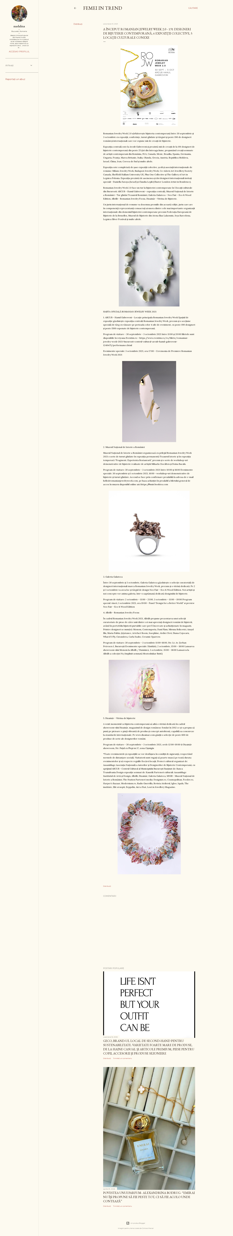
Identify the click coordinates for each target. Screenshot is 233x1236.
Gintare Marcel (147, 1228)
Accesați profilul (19, 51)
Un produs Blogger (138, 1223)
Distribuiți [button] (77, 24)
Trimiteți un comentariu (122, 1058)
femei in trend (102, 8)
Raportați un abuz (15, 79)
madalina (19, 26)
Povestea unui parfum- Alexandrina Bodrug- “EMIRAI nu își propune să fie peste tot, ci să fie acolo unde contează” (149, 1197)
